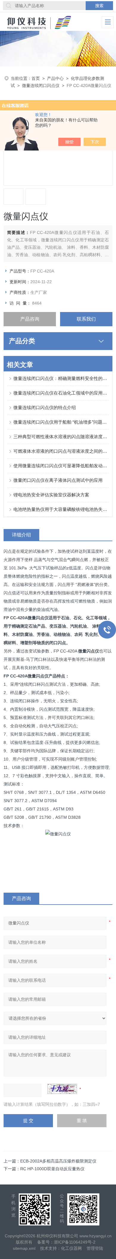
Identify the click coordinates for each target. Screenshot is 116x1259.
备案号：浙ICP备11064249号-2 (66, 1242)
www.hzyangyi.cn (95, 1235)
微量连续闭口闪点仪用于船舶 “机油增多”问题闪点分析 (61, 422)
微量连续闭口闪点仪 (40, 85)
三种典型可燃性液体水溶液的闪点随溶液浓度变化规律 (61, 436)
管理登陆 (95, 1248)
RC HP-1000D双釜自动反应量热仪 (52, 1168)
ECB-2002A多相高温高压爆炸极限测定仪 (58, 1161)
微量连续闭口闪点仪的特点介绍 (44, 407)
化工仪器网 (71, 1248)
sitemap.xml (24, 1248)
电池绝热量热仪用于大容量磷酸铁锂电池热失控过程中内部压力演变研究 (61, 509)
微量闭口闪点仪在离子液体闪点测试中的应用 (58, 480)
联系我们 (86, 319)
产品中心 (55, 78)
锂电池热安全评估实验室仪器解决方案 (51, 494)
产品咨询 (29, 319)
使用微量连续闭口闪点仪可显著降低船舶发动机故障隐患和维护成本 (61, 465)
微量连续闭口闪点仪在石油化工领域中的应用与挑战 (61, 392)
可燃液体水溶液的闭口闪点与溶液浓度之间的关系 (61, 451)
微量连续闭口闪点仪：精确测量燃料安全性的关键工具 (61, 378)
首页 (36, 78)
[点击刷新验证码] (62, 1089)
